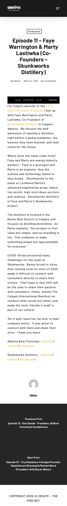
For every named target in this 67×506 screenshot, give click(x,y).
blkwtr (17, 81)
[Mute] (46, 100)
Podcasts (34, 31)
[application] (33, 100)
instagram (27, 346)
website (47, 341)
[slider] (53, 99)
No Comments (48, 81)
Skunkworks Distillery (22, 124)
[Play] (11, 100)
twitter (12, 346)
